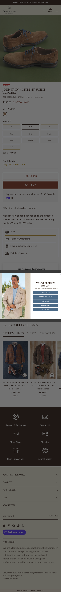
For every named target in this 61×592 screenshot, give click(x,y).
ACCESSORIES (45, 309)
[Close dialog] (59, 275)
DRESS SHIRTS (46, 292)
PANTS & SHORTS (45, 305)
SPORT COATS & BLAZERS (45, 297)
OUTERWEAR (45, 301)
